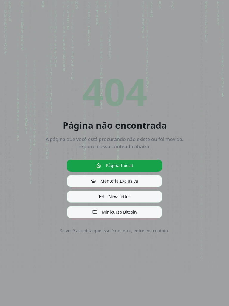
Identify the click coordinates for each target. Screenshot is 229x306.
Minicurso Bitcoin (119, 212)
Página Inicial (119, 165)
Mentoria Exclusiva (119, 181)
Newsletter (119, 196)
